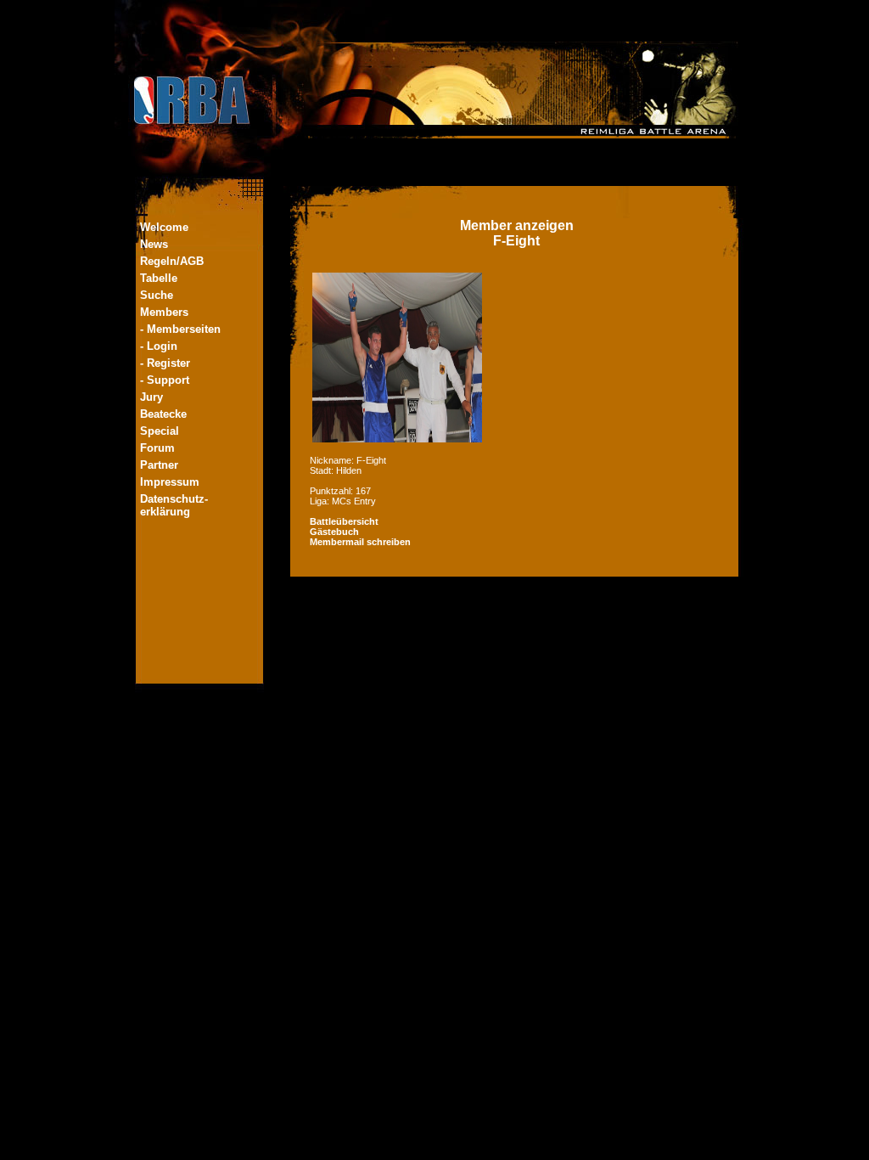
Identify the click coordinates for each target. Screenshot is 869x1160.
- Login (158, 346)
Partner (159, 465)
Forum (157, 448)
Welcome (164, 227)
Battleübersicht (344, 521)
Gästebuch (334, 532)
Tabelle (158, 278)
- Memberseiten (180, 329)
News (154, 244)
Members (164, 312)
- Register (165, 363)
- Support (164, 380)
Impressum (169, 482)
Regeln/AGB (172, 261)
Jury (151, 397)
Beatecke (163, 414)
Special (159, 431)
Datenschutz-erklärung (174, 505)
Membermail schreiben (360, 542)
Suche (156, 295)
